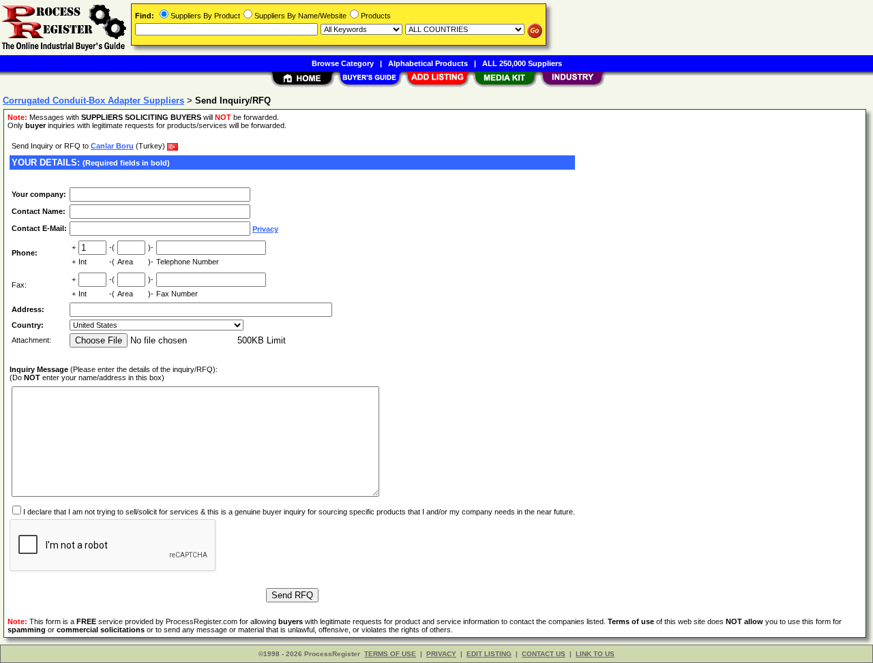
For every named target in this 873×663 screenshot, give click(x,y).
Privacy (265, 229)
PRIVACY (441, 654)
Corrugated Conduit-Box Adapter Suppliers (93, 100)
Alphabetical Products (428, 63)
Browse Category (343, 63)
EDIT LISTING (489, 654)
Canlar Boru (112, 146)
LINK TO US (595, 654)
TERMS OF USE (390, 654)
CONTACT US (543, 654)
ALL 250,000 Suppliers (522, 63)
